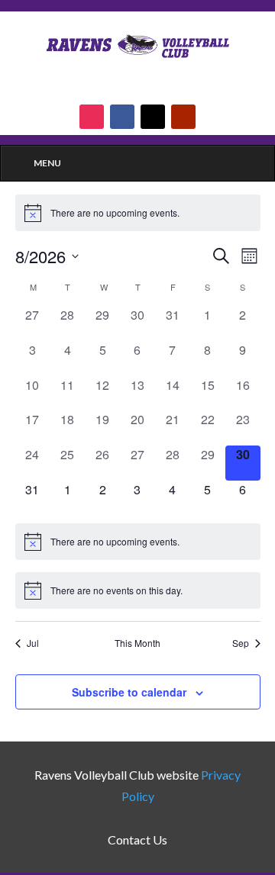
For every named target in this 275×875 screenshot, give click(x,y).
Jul (33, 643)
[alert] (137, 213)
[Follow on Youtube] (183, 117)
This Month (137, 643)
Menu (47, 163)
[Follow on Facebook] (122, 117)
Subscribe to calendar (129, 692)
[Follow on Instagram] (91, 117)
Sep (240, 643)
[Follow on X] (153, 117)
